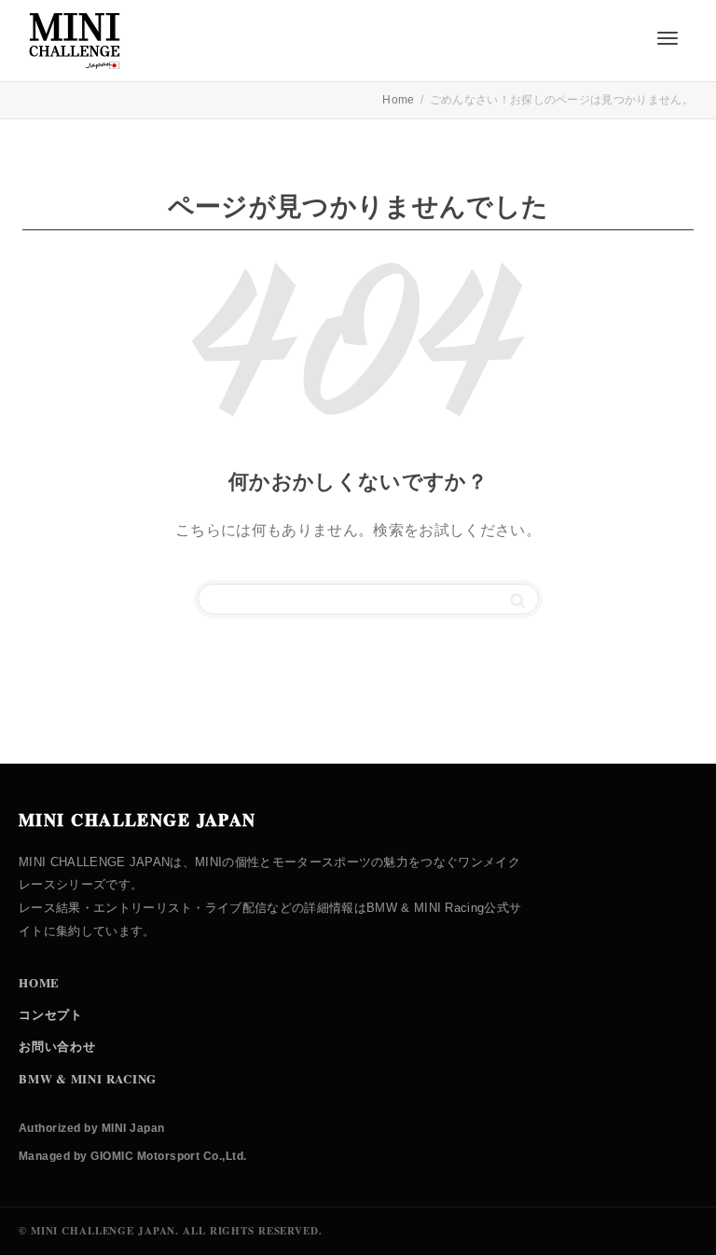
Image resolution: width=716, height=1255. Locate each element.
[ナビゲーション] (667, 38)
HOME (39, 982)
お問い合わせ (57, 1046)
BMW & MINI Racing (88, 1078)
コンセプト (51, 1014)
